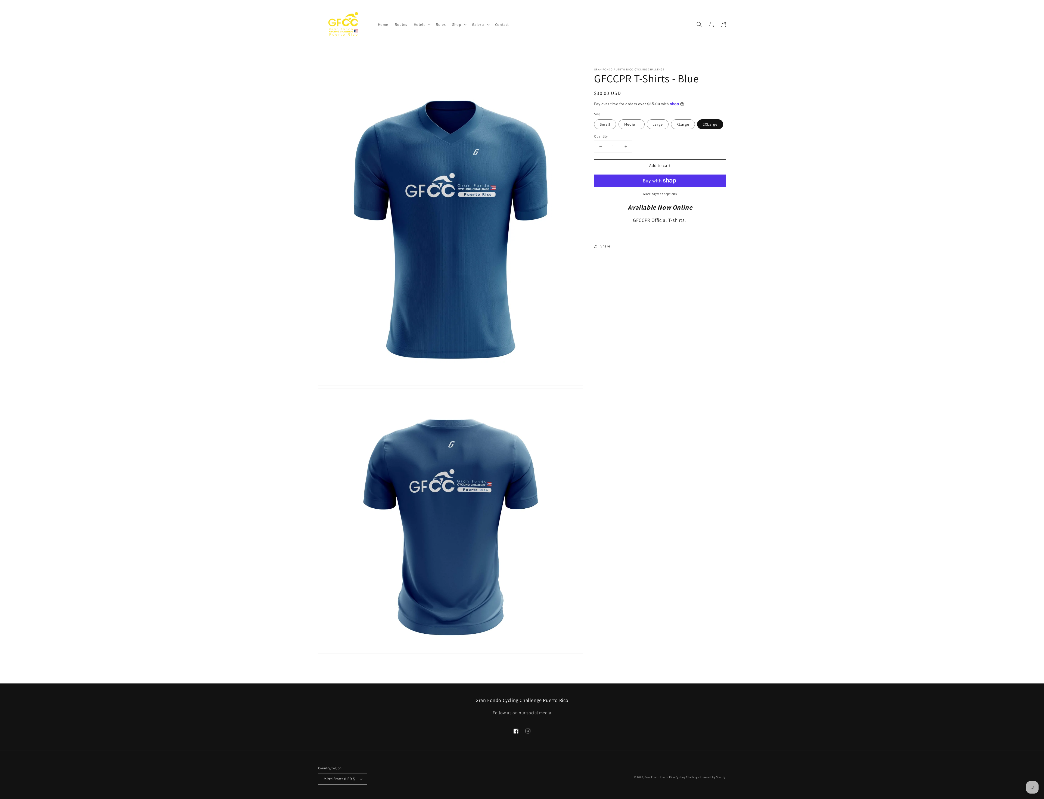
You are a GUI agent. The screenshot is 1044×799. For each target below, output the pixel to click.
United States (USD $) (339, 778)
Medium (631, 124)
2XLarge (710, 124)
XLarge (683, 124)
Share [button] (605, 246)
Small (605, 124)
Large (657, 124)
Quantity (601, 136)
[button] (422, 24)
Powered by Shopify (713, 777)
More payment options (660, 194)
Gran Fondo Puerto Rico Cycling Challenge (672, 777)
